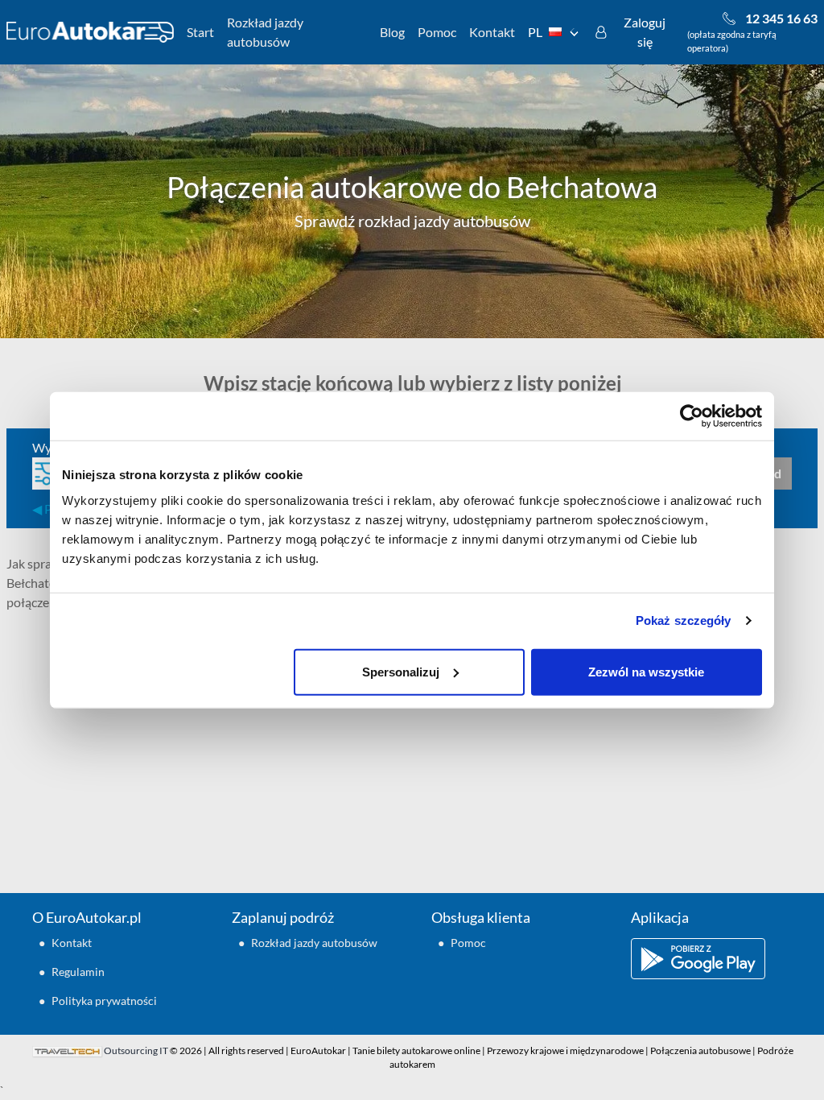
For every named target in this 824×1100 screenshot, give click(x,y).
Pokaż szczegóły (683, 620)
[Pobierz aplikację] (711, 958)
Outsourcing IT (136, 1050)
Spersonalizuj (400, 671)
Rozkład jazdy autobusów (265, 31)
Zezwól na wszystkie (646, 671)
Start (200, 31)
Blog (392, 31)
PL (535, 31)
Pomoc (437, 31)
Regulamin (78, 971)
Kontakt (492, 31)
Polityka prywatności (104, 1000)
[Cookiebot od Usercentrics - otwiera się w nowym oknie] (691, 416)
